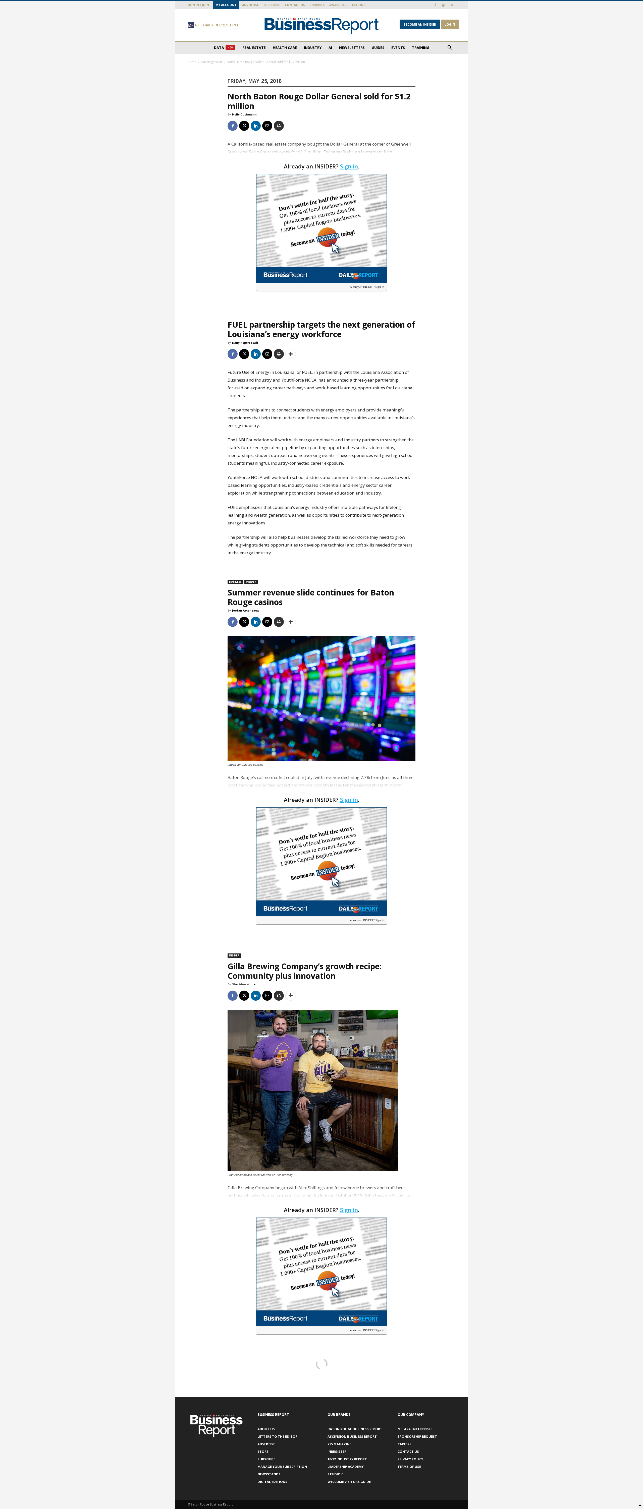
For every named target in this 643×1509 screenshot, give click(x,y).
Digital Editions (272, 1481)
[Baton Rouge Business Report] (321, 25)
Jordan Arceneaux (245, 610)
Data (223, 47)
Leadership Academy (346, 1466)
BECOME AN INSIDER (419, 24)
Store (262, 1451)
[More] (290, 354)
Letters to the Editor (277, 1436)
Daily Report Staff (245, 342)
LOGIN (450, 24)
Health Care (285, 47)
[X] (452, 5)
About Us (266, 1429)
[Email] (267, 126)
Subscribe (271, 5)
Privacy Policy (410, 1459)
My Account (226, 5)
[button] (450, 48)
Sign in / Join (198, 5)
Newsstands (269, 1474)
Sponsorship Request (417, 1436)
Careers (404, 1444)
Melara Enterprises (415, 1429)
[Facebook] (435, 5)
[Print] (279, 126)
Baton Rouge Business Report (355, 1429)
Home (191, 62)
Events (398, 47)
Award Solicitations (347, 5)
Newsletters (352, 47)
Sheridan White (243, 984)
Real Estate (254, 47)
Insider (251, 581)
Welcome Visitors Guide (349, 1481)
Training (420, 47)
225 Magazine (339, 1444)
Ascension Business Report (352, 1436)
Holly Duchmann (244, 114)
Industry (313, 47)
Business (235, 581)
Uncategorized (211, 62)
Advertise (250, 5)
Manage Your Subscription (282, 1466)
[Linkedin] (443, 5)
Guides (378, 47)
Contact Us (295, 5)
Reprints (317, 5)
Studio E (335, 1474)
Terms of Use (409, 1466)
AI (330, 47)
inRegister (337, 1451)
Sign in (349, 166)
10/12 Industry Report (347, 1459)
